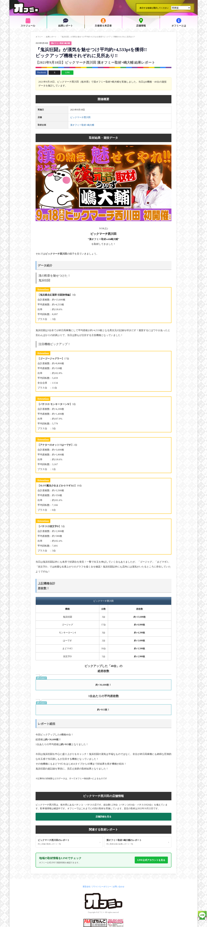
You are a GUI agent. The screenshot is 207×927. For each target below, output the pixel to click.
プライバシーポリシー (101, 886)
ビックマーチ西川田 (80, 117)
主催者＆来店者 (103, 25)
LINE (67, 72)
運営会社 (86, 886)
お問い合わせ (118, 886)
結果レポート (65, 25)
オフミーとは (179, 25)
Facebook (41, 72)
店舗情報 (141, 25)
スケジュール (28, 25)
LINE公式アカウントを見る (151, 860)
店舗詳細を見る (103, 816)
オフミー (39, 37)
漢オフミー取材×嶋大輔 (60, 43)
